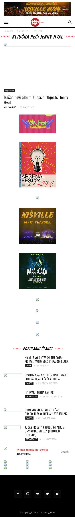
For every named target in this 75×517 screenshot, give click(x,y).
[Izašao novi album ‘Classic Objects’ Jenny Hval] (37, 67)
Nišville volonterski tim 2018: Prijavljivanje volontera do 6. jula (46, 359)
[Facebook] (17, 494)
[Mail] (37, 494)
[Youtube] (57, 494)
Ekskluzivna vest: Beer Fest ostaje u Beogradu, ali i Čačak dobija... (47, 377)
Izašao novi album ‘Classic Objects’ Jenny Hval (36, 99)
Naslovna (8, 30)
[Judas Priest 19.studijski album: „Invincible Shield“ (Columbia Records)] (12, 432)
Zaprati (65, 452)
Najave (29, 383)
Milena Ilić (10, 107)
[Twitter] (47, 494)
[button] (70, 22)
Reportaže (9, 90)
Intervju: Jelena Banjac (39, 392)
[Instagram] (27, 494)
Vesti (28, 365)
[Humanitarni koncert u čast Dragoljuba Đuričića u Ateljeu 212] (13, 414)
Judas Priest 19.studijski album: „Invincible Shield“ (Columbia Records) (45, 431)
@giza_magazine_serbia (32, 449)
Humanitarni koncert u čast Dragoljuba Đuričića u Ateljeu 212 (46, 412)
